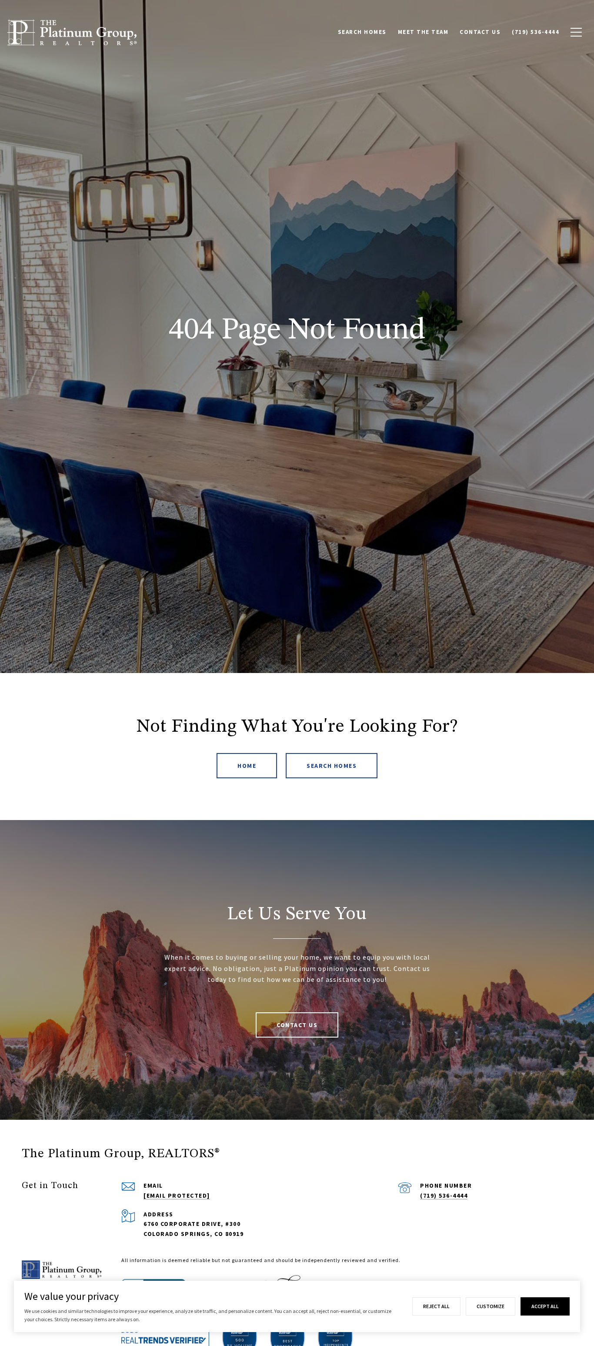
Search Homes (332, 766)
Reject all (436, 1306)
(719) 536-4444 (443, 1195)
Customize (490, 1306)
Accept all (545, 1306)
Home (246, 766)
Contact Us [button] (297, 1025)
